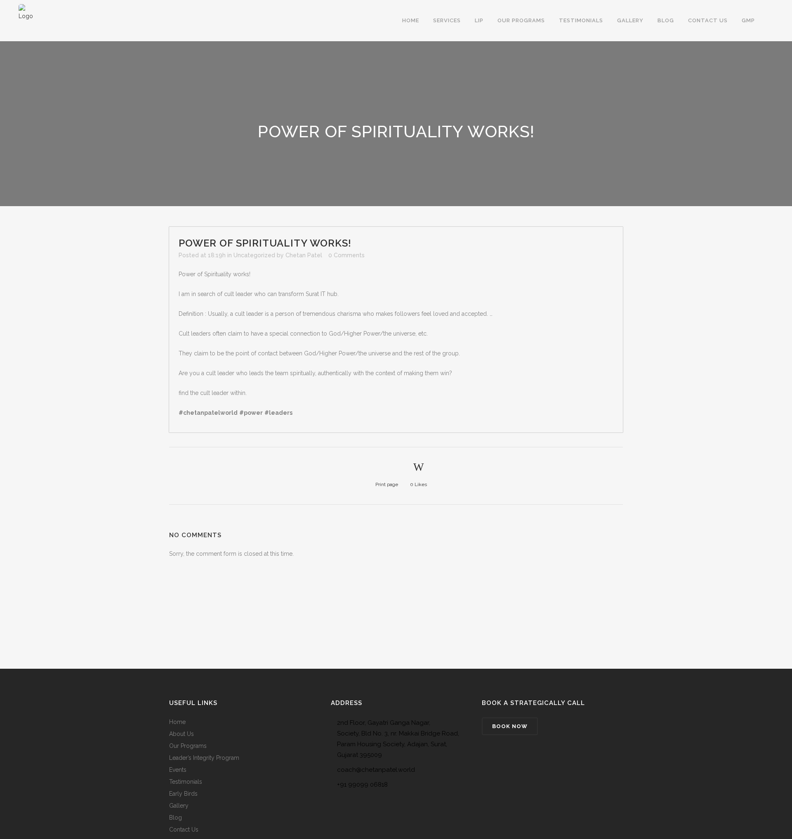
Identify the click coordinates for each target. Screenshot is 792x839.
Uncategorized (254, 255)
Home (177, 722)
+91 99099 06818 (362, 784)
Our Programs (188, 746)
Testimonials (185, 781)
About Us (181, 734)
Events (177, 769)
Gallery (179, 805)
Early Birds (183, 793)
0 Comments (346, 255)
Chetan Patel (303, 255)
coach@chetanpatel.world (376, 769)
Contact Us (183, 829)
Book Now (510, 726)
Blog (175, 817)
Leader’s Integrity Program (204, 757)
